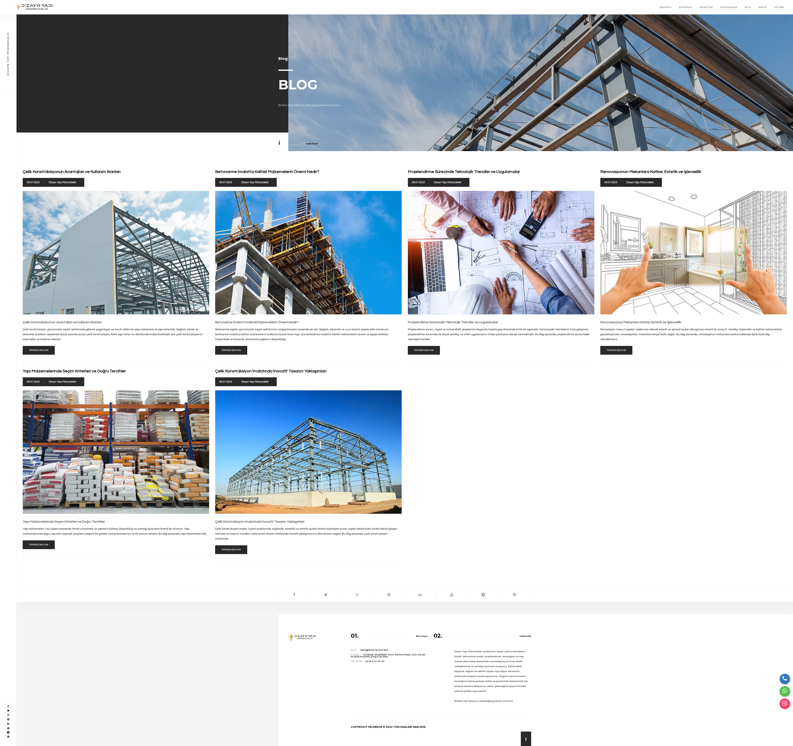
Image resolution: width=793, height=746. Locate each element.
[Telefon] (785, 679)
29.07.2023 (33, 182)
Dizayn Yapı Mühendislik (62, 182)
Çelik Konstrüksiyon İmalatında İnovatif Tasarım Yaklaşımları (259, 521)
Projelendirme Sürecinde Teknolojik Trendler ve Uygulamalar (453, 322)
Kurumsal (685, 7)
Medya (763, 7)
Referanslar (728, 7)
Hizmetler (706, 7)
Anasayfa (665, 7)
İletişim (779, 7)
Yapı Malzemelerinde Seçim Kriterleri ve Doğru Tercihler (64, 521)
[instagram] (785, 704)
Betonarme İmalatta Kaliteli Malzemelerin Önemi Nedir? (256, 322)
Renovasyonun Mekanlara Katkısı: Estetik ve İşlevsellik (640, 322)
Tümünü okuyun (38, 350)
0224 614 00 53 (375, 661)
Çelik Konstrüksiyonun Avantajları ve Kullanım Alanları (62, 322)
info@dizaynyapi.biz (374, 650)
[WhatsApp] (785, 691)
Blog (748, 7)
